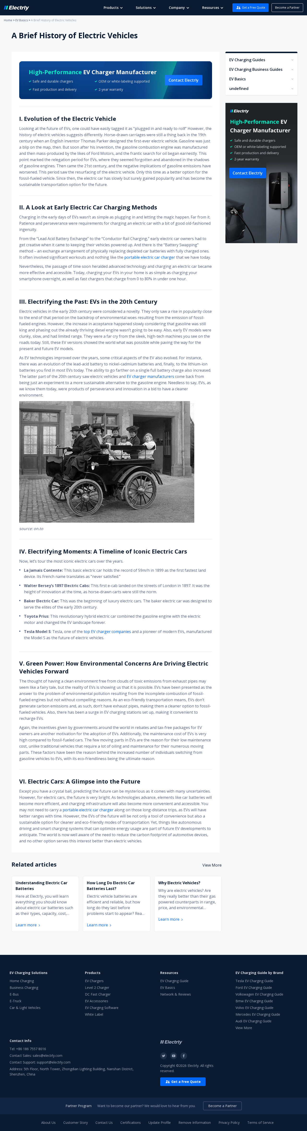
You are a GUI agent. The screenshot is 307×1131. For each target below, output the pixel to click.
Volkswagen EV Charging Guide (259, 994)
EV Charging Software (101, 1007)
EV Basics (21, 20)
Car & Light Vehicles (25, 1007)
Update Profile (159, 1122)
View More (212, 865)
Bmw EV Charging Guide (254, 1001)
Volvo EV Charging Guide (254, 1007)
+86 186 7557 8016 (31, 1049)
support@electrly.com (54, 1062)
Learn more (26, 925)
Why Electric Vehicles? (179, 882)
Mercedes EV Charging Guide (258, 1014)
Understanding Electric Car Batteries (41, 885)
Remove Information (194, 1122)
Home (8, 20)
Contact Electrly (184, 80)
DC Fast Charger (98, 994)
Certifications (130, 1122)
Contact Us (104, 1122)
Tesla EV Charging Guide (254, 981)
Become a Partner (287, 8)
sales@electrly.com (47, 1055)
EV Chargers (94, 981)
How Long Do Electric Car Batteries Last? (111, 885)
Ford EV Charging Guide (254, 987)
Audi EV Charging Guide (254, 1021)
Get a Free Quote (253, 8)
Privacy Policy (229, 1122)
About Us (48, 1122)
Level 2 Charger (97, 987)
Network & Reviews (175, 994)
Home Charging (22, 981)
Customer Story (75, 1122)
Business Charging (24, 987)
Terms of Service (260, 1122)
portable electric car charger (149, 257)
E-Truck (15, 1001)
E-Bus (14, 994)
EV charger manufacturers (150, 376)
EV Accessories (96, 1001)
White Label (94, 1014)
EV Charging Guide (174, 981)
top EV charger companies (107, 631)
